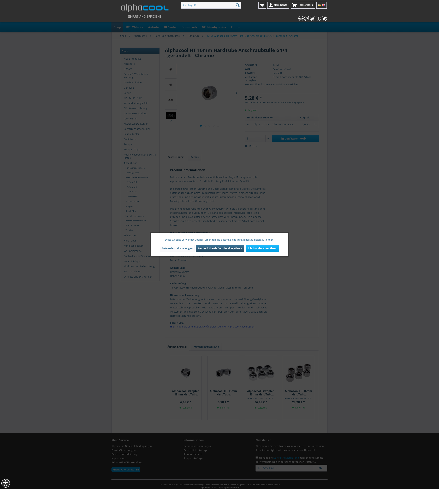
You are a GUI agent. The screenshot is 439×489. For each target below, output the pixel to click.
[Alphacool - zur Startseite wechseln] (144, 12)
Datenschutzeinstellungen (177, 248)
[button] (6, 483)
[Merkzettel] (262, 5)
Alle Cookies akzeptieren (262, 248)
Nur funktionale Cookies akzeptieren (220, 248)
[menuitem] (211, 5)
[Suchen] (237, 5)
